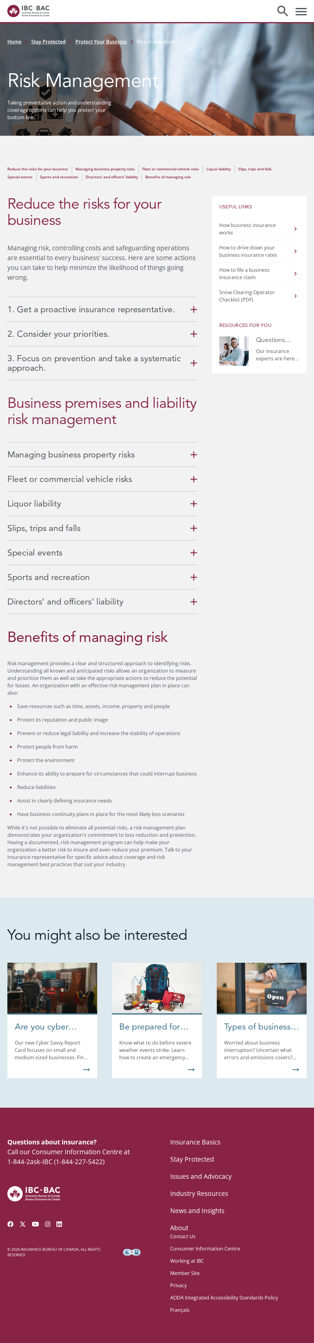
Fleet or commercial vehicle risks (170, 169)
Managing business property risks (105, 169)
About (179, 1227)
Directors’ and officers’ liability (112, 177)
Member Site (185, 1273)
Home (14, 41)
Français (180, 1310)
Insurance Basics (195, 1142)
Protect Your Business (101, 41)
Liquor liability (218, 169)
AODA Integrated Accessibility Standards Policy (224, 1297)
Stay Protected (48, 41)
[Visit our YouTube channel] (35, 1224)
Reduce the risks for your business (37, 169)
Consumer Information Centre (205, 1248)
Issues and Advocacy (201, 1176)
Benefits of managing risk (168, 177)
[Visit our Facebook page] (10, 1224)
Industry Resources (199, 1193)
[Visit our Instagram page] (48, 1224)
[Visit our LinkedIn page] (59, 1224)
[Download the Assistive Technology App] (132, 1252)
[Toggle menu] (301, 11)
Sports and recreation (59, 177)
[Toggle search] (282, 11)
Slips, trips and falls (255, 169)
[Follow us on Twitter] (23, 1224)
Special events (20, 177)
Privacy (178, 1285)
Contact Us (183, 1236)
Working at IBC (187, 1261)
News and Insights (197, 1210)
